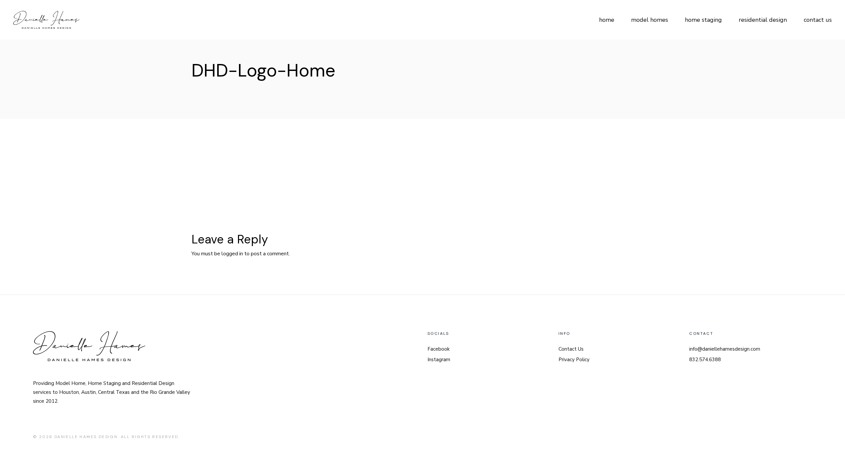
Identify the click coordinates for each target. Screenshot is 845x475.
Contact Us (571, 349)
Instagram (438, 359)
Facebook (438, 349)
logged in (232, 253)
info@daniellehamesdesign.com (724, 349)
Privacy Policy (574, 359)
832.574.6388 (705, 359)
